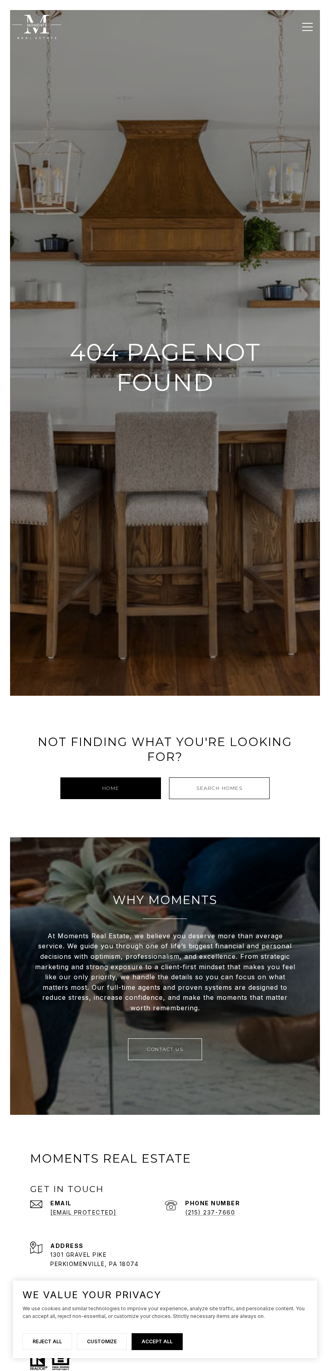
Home (111, 788)
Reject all (47, 1341)
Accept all (157, 1341)
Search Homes (219, 788)
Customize (102, 1341)
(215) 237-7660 (210, 1212)
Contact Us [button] (165, 1049)
